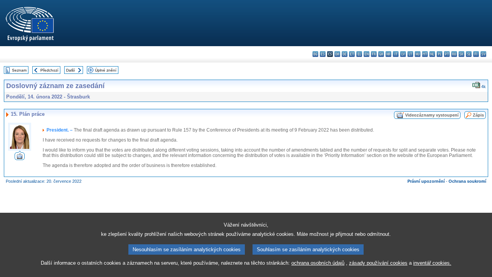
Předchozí (49, 70)
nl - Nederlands (432, 54)
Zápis (478, 115)
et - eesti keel (352, 54)
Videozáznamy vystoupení (432, 115)
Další (70, 70)
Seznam (19, 70)
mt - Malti (425, 54)
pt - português (447, 54)
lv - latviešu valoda (403, 54)
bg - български (315, 54)
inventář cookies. (432, 263)
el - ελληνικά (359, 54)
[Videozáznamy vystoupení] (20, 158)
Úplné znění (105, 70)
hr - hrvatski (388, 54)
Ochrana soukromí (467, 181)
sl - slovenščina (469, 54)
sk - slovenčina (461, 54)
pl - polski (439, 54)
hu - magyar (418, 54)
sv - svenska (483, 54)
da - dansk (337, 54)
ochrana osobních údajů (317, 263)
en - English (366, 54)
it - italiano (396, 54)
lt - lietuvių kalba (410, 54)
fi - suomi (476, 54)
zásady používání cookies (378, 263)
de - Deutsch (344, 54)
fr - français (374, 54)
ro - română (454, 54)
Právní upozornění (426, 181)
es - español (323, 54)
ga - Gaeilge (381, 54)
